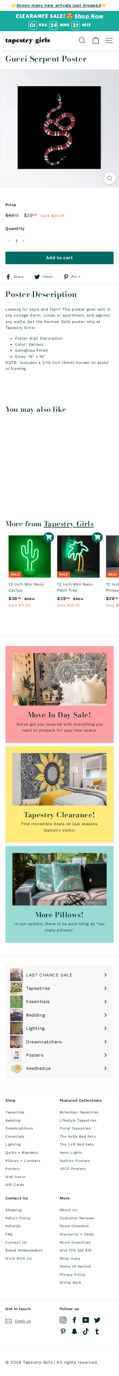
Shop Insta (70, 1258)
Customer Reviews (77, 1218)
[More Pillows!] (59, 879)
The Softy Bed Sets (78, 1136)
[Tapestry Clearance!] (59, 779)
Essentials (15, 1136)
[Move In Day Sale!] (59, 679)
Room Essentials (75, 1242)
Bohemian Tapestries (79, 1112)
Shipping (13, 1210)
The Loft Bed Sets (77, 1144)
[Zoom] (110, 178)
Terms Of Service (75, 1266)
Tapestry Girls (69, 523)
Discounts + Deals (77, 1234)
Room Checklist (74, 1226)
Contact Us (16, 1242)
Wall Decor (15, 1177)
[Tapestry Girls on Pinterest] (63, 1331)
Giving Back (71, 1282)
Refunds (13, 1226)
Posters (12, 1169)
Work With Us (18, 1258)
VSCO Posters (73, 1169)
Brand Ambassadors (24, 1250)
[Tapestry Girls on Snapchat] (74, 1331)
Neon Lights (71, 1153)
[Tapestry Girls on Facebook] (74, 1320)
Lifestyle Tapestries (78, 1120)
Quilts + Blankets (21, 1153)
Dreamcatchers (19, 1128)
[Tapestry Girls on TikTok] (86, 1331)
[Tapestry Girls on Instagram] (63, 1320)
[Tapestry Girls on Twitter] (97, 1320)
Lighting (13, 1144)
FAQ (9, 1234)
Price (11, 204)
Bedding (12, 1120)
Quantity (15, 228)
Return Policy (18, 1218)
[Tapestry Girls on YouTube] (86, 1320)
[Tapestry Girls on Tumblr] (97, 1331)
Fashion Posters (75, 1161)
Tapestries (15, 1112)
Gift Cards (14, 1185)
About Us (68, 1210)
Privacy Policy (73, 1275)
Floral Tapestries (75, 1128)
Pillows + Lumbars (22, 1161)
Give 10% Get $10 (76, 1250)
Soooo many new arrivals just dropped (59, 5)
